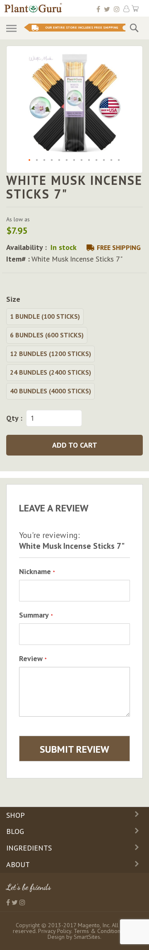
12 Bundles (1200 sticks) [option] (50, 353)
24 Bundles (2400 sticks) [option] (50, 372)
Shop (15, 815)
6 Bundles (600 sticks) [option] (47, 335)
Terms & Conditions (98, 931)
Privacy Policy (54, 931)
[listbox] (74, 355)
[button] (30, 160)
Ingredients (29, 848)
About (18, 864)
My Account (126, 8)
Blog (15, 831)
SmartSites (87, 936)
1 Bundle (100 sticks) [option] (45, 316)
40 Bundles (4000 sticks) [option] (50, 391)
